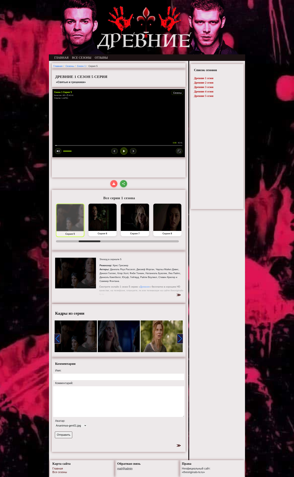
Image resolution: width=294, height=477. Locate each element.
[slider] (118, 145)
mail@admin (125, 468)
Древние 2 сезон (203, 82)
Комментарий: (64, 383)
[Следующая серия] (133, 151)
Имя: (58, 370)
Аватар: (60, 421)
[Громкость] (58, 151)
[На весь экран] (179, 151)
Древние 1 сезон (203, 78)
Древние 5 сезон (203, 95)
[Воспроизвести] (123, 151)
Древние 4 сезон (203, 91)
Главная (57, 468)
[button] (57, 339)
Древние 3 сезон (203, 87)
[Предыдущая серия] (114, 151)
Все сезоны (59, 472)
